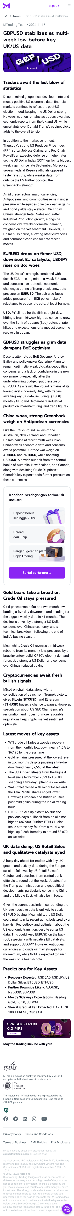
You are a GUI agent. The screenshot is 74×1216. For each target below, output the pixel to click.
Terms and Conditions (39, 1134)
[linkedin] (25, 1119)
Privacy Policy (12, 1134)
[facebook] (5, 1119)
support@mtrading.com (16, 1154)
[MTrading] (6, 5)
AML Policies (39, 1142)
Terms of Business (15, 1142)
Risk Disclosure (60, 1142)
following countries (56, 1200)
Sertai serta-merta (37, 573)
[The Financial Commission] (14, 1086)
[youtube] (44, 1119)
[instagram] (34, 1119)
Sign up (54, 5)
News (17, 16)
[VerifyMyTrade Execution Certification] (10, 1066)
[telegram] (15, 1119)
